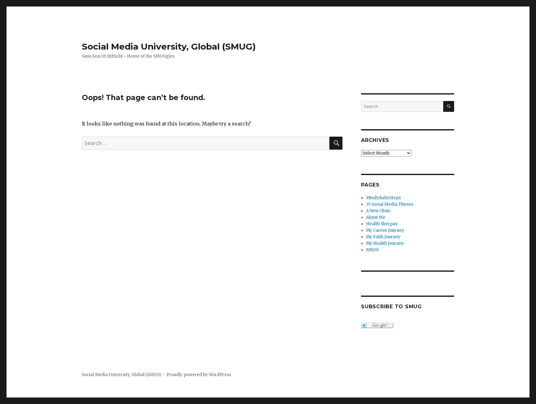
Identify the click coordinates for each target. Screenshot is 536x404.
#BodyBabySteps (383, 197)
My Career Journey (385, 230)
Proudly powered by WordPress (199, 374)
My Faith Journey (383, 236)
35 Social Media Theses (389, 204)
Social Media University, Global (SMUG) (169, 46)
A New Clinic (378, 210)
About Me (375, 217)
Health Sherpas (381, 223)
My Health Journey (385, 243)
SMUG (372, 249)
